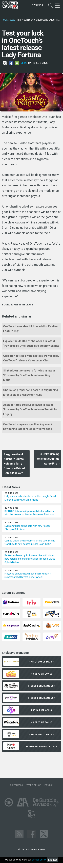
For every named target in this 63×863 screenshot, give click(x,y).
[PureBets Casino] (52, 601)
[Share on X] (5, 63)
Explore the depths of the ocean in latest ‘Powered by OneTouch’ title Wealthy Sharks (31, 343)
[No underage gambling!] (9, 802)
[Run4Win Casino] (11, 613)
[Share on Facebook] (11, 63)
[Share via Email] (17, 63)
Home (5, 20)
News (12, 20)
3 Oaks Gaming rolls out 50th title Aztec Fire (48, 458)
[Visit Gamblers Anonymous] (23, 802)
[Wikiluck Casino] (31, 613)
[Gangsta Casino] (52, 613)
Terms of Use (34, 785)
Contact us (16, 785)
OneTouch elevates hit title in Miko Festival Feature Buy (30, 329)
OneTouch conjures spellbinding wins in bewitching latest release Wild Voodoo (28, 426)
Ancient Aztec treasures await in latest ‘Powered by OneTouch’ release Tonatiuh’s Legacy (30, 409)
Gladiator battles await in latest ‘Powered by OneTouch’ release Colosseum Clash (31, 358)
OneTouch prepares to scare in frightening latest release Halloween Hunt (30, 392)
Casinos (37, 5)
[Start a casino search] (50, 5)
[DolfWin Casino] (11, 636)
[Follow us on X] (44, 833)
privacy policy (39, 859)
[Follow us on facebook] (31, 833)
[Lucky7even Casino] (52, 636)
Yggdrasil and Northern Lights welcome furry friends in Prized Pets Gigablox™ (14, 464)
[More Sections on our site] (57, 5)
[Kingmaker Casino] (11, 625)
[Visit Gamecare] (31, 814)
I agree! (52, 860)
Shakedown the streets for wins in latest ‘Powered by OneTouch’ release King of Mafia (29, 375)
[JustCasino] (31, 625)
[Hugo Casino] (52, 625)
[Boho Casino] (31, 636)
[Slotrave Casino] (11, 601)
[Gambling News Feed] (19, 833)
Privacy (49, 785)
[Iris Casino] (31, 601)
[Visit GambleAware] (46, 802)
